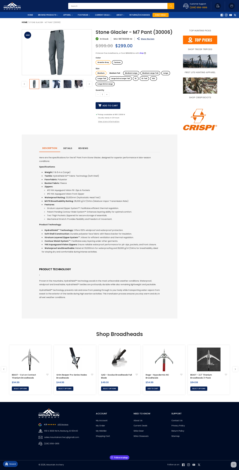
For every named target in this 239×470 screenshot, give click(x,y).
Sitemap (175, 436)
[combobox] (121, 6)
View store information (109, 121)
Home (24, 22)
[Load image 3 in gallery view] (56, 84)
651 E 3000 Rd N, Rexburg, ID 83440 (61, 430)
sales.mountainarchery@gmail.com (61, 437)
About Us (138, 420)
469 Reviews (63, 424)
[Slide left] (24, 83)
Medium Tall (114, 73)
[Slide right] (89, 83)
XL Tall (144, 78)
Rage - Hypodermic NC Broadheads (157, 376)
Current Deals (140, 425)
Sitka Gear (139, 430)
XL (136, 78)
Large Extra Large (105, 84)
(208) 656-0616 (198, 7)
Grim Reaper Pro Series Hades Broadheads (71, 376)
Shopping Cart (103, 436)
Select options (20, 389)
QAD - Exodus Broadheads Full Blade (116, 376)
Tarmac (117, 62)
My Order (100, 425)
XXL (153, 78)
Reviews (83, 148)
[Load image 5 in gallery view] (79, 84)
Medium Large (131, 73)
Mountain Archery (55, 464)
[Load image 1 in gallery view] (34, 84)
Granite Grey (103, 62)
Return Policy (177, 430)
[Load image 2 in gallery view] (45, 84)
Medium (101, 73)
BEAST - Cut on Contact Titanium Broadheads (24, 376)
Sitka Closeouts (141, 436)
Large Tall (101, 78)
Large (165, 73)
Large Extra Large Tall (120, 78)
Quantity (100, 90)
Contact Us (176, 420)
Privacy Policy (178, 425)
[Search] (170, 6)
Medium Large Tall (150, 73)
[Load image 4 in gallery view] (67, 84)
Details (67, 148)
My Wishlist (101, 430)
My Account (102, 420)
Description (49, 148)
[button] (232, 6)
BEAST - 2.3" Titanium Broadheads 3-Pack (201, 376)
